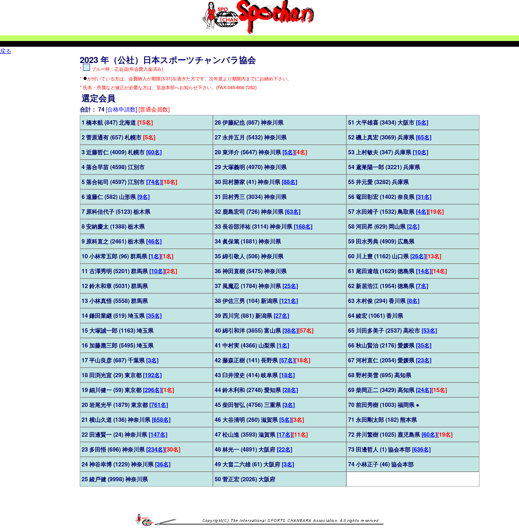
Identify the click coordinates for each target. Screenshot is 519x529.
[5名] (288, 152)
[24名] (423, 390)
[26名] (418, 256)
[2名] (413, 226)
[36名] (163, 464)
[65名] (423, 137)
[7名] (422, 286)
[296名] (152, 390)
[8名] (413, 301)
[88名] (289, 182)
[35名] (154, 315)
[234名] (155, 449)
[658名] (161, 419)
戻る (5, 51)
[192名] (152, 375)
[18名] (287, 375)
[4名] (422, 211)
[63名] (292, 211)
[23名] (423, 360)
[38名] (290, 330)
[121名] (288, 301)
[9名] (143, 196)
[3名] (152, 360)
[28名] (290, 390)
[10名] (157, 271)
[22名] (284, 449)
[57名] (287, 360)
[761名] (158, 405)
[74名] (154, 182)
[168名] (303, 226)
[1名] (155, 256)
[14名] (423, 271)
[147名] (158, 434)
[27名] (281, 315)
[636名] (421, 449)
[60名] (154, 152)
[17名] (284, 434)
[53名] (429, 330)
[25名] (290, 286)
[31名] (423, 196)
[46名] (154, 241)
